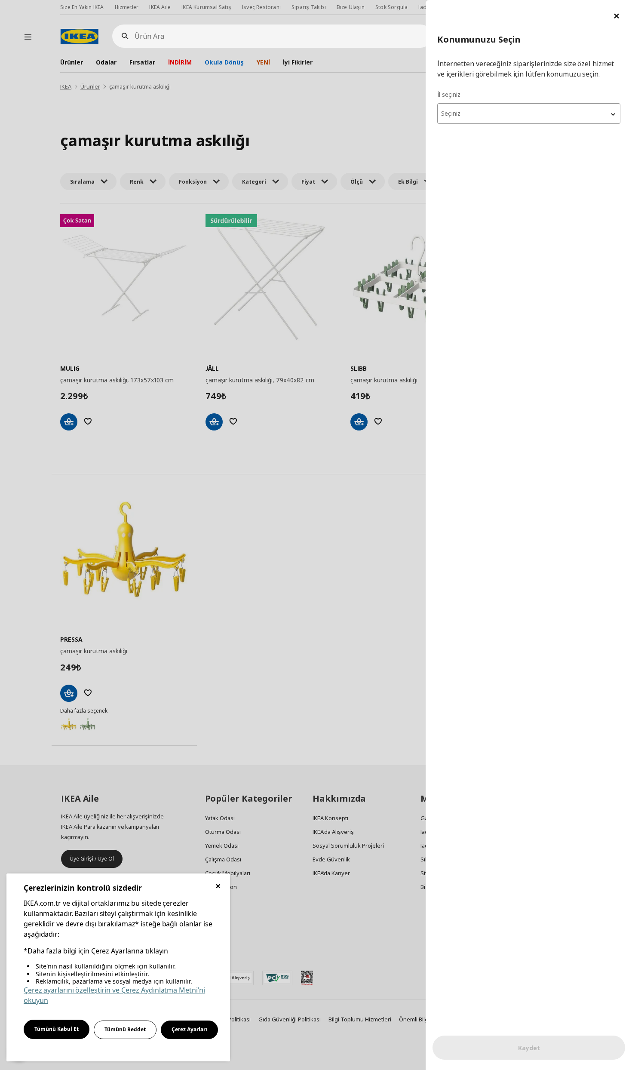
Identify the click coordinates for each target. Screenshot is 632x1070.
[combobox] (528, 113)
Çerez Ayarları (189, 1029)
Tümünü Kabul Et (56, 1029)
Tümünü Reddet (125, 1029)
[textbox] (529, 113)
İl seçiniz (448, 94)
